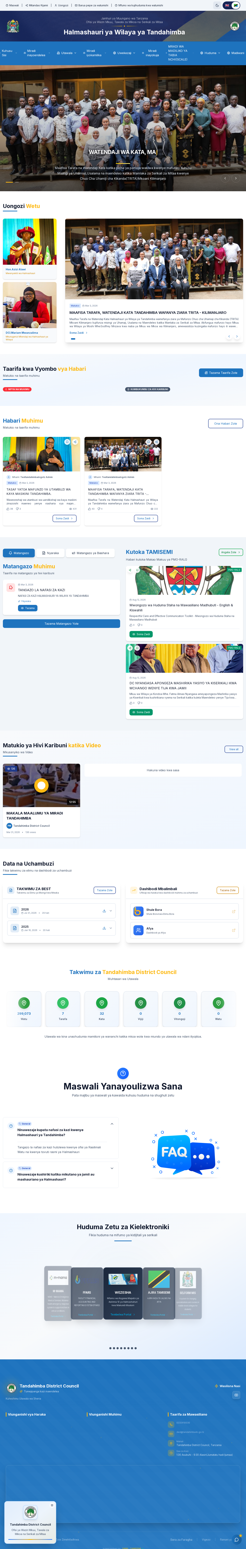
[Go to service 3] (118, 1348)
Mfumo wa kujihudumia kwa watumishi (140, 5)
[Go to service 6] (128, 1348)
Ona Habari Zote (225, 423)
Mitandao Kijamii (38, 5)
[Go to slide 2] (15, 182)
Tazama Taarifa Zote (223, 373)
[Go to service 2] (114, 1348)
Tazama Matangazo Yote (61, 623)
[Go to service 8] (136, 1348)
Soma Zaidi (77, 332)
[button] (60, 1138)
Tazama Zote (105, 890)
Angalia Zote (228, 552)
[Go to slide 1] (7, 182)
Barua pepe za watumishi (93, 5)
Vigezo (206, 1539)
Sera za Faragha (181, 1539)
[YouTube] (236, 1395)
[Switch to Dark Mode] (217, 5)
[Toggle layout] (52, 1505)
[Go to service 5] (125, 1348)
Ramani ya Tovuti (230, 1539)
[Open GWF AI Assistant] (237, 1540)
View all (233, 749)
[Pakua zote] (104, 911)
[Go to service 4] (121, 1348)
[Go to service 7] (132, 1348)
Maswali (14, 5)
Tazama (30, 608)
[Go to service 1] (110, 1348)
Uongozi (63, 5)
